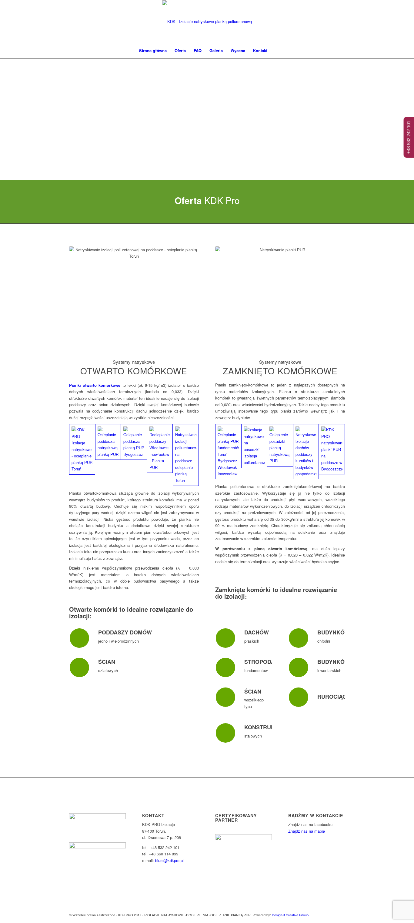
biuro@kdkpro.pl (169, 860)
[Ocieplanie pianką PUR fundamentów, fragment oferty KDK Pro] (228, 451)
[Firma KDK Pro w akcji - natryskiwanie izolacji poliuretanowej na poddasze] (186, 455)
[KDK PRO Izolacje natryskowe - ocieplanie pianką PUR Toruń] (82, 449)
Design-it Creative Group (290, 914)
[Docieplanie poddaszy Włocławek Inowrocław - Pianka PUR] (160, 448)
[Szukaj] (275, 50)
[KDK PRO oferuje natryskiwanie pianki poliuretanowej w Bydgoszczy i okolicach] (332, 449)
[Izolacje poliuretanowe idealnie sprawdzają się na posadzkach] (254, 446)
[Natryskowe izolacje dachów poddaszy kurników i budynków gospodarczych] (306, 451)
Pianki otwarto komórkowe (94, 385)
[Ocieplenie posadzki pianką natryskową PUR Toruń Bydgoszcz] (280, 445)
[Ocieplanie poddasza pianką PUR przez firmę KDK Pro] (134, 442)
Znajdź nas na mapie (306, 831)
